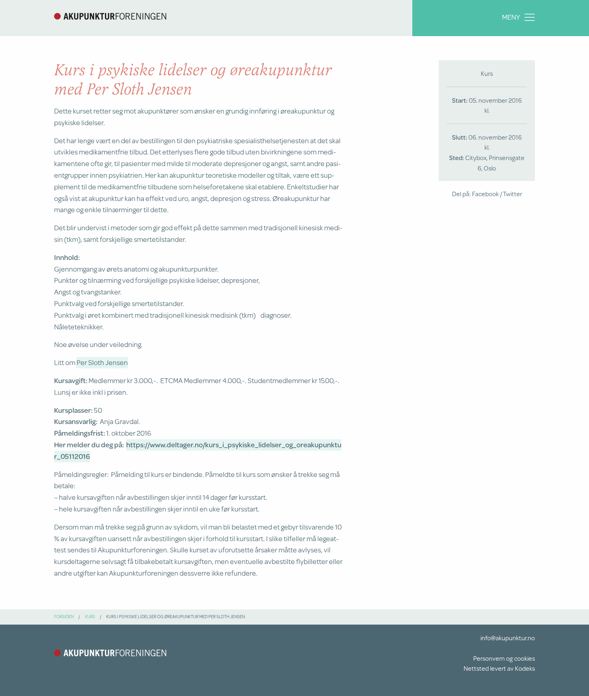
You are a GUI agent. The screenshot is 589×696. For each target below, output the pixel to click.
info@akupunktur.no (507, 637)
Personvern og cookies (504, 658)
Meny (511, 17)
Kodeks (525, 668)
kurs (90, 616)
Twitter (512, 193)
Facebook (485, 193)
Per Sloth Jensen (102, 362)
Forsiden (64, 616)
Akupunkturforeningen (110, 16)
